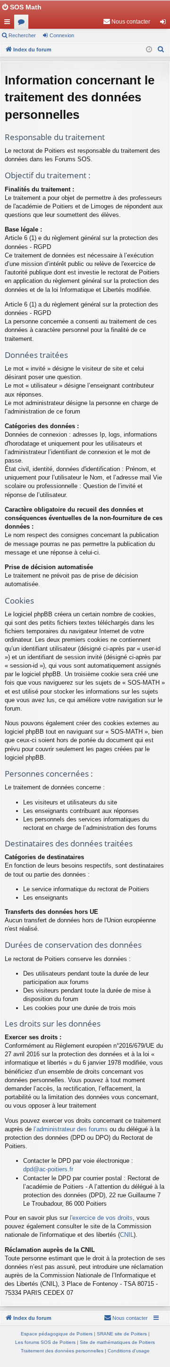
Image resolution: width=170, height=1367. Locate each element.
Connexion (62, 35)
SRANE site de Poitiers (122, 1333)
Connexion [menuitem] (165, 23)
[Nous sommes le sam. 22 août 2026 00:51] (149, 49)
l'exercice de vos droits (101, 1217)
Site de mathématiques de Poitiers (117, 1342)
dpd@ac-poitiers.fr (48, 1169)
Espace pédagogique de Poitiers (57, 1333)
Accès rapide (9, 23)
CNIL (127, 1234)
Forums (23, 23)
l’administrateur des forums (71, 1129)
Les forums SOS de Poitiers (45, 1342)
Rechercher (22, 35)
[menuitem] (126, 22)
